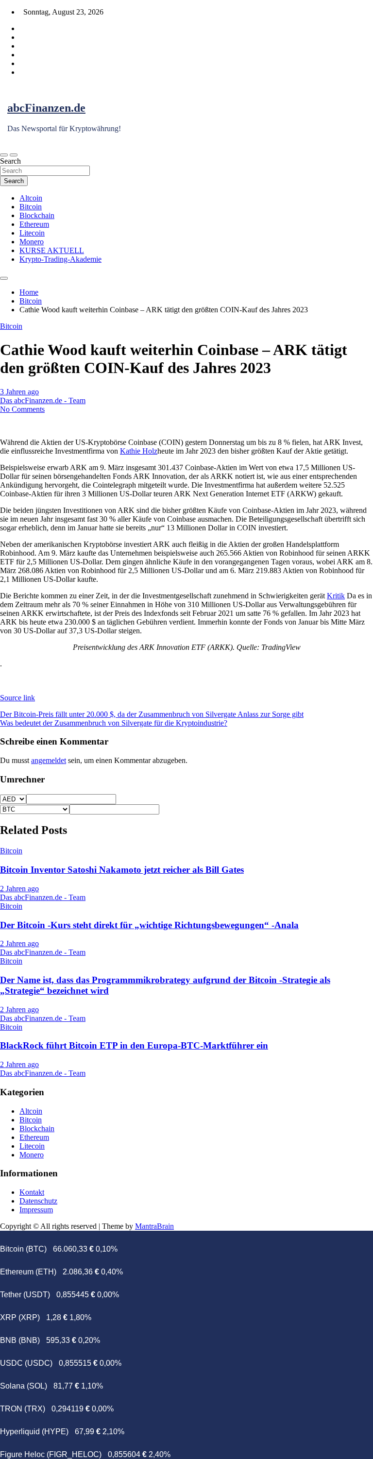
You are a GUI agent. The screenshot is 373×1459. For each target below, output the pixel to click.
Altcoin (30, 198)
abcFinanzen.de (46, 108)
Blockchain (36, 215)
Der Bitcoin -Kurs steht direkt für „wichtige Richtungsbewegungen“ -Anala (149, 925)
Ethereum (34, 224)
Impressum (36, 1209)
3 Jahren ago (19, 392)
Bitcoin (30, 207)
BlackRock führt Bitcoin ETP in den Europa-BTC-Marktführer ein (134, 1045)
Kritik (336, 596)
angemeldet (48, 760)
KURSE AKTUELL (51, 250)
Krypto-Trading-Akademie (60, 259)
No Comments (22, 409)
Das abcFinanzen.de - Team (42, 400)
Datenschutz (38, 1201)
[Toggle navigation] (4, 154)
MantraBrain (154, 1226)
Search (10, 161)
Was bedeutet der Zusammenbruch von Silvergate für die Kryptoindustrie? (113, 723)
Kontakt (31, 1192)
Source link (17, 698)
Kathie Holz (138, 451)
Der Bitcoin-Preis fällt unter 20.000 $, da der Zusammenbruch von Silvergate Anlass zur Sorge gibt (152, 714)
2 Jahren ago (19, 888)
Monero (31, 242)
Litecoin (32, 233)
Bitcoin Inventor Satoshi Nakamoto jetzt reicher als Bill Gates (122, 870)
